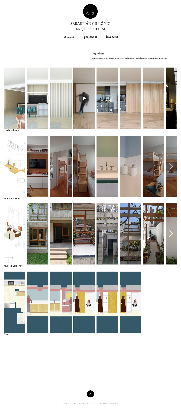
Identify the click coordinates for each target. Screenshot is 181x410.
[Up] (90, 393)
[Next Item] (171, 98)
